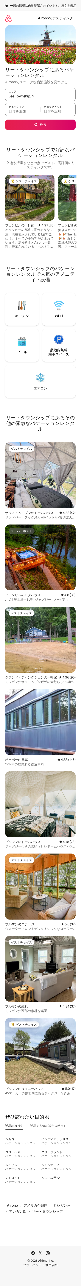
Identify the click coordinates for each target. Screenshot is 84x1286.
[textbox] (23, 111)
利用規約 (51, 1265)
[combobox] (40, 96)
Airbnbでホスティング (55, 18)
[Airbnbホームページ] (8, 18)
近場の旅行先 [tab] (14, 1126)
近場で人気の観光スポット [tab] (48, 1126)
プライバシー (32, 1265)
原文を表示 (68, 6)
